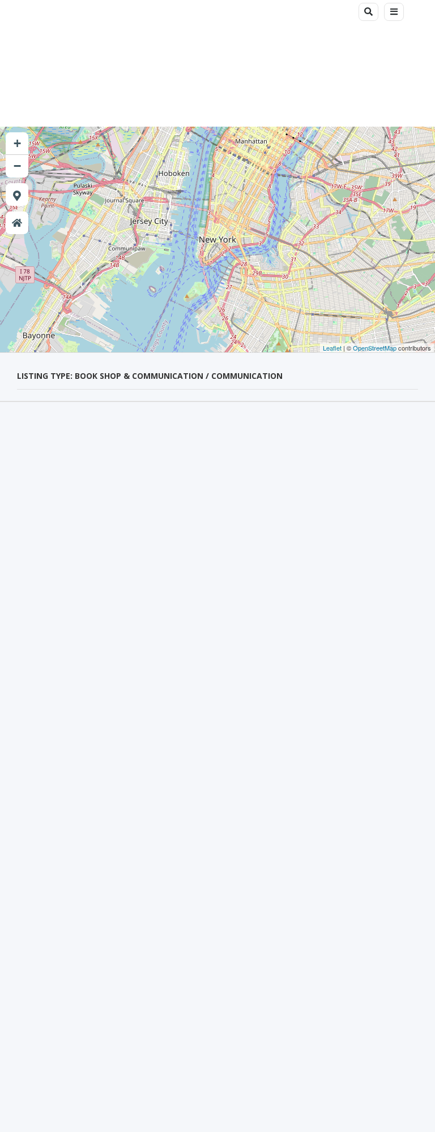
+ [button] (17, 143)
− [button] (17, 166)
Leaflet (332, 347)
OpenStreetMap (374, 347)
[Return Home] (17, 222)
